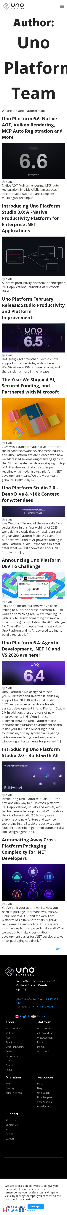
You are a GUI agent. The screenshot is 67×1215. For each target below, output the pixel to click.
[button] (61, 6)
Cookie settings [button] (15, 1206)
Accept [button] (35, 1206)
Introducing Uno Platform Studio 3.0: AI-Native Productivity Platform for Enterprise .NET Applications (31, 218)
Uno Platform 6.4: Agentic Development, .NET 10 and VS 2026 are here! (31, 648)
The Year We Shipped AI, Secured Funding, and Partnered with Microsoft (30, 385)
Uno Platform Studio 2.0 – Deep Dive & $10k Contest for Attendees (30, 494)
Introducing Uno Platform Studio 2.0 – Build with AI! (31, 752)
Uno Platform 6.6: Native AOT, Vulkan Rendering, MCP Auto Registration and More (32, 127)
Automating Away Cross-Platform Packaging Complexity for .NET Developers (29, 848)
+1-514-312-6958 (42, 1006)
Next (60, 949)
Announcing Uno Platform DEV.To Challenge (31, 563)
